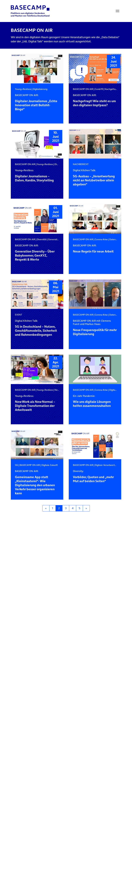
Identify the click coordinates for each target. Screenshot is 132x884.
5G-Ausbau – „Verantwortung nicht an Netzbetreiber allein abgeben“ (94, 178)
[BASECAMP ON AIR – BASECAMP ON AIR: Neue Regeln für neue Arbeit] (95, 219)
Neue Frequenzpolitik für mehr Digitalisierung (95, 327)
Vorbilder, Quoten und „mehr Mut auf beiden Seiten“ (93, 476)
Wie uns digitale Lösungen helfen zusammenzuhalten (92, 401)
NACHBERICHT (81, 164)
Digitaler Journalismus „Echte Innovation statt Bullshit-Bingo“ (36, 102)
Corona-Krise (101, 239)
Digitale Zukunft (50, 465)
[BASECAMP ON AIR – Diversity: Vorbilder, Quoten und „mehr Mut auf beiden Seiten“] (95, 444)
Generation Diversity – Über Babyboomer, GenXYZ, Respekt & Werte (35, 253)
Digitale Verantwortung (107, 465)
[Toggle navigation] (117, 11)
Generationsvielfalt (58, 239)
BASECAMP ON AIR (83, 89)
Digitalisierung (40, 89)
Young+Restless (23, 89)
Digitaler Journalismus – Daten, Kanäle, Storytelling (34, 175)
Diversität (42, 239)
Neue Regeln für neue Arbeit (93, 249)
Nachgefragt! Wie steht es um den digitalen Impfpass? (94, 100)
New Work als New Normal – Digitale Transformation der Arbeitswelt (35, 403)
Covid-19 (99, 89)
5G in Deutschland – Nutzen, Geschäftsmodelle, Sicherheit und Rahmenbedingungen (36, 328)
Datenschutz (115, 239)
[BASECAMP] (30, 11)
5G (16, 465)
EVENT (18, 314)
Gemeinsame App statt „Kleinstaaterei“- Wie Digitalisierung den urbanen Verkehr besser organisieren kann (35, 482)
